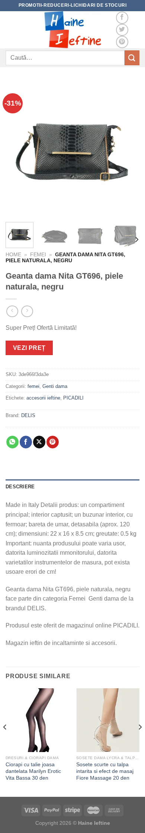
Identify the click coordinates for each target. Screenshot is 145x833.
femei (38, 254)
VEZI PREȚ (29, 348)
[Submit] (132, 57)
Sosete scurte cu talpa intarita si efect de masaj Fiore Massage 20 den (104, 771)
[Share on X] (39, 442)
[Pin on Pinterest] (52, 442)
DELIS (28, 415)
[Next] (127, 149)
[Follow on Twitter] (122, 30)
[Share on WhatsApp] (12, 442)
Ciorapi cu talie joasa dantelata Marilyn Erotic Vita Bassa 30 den (33, 771)
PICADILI (73, 398)
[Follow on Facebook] (122, 18)
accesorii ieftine (43, 398)
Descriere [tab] (20, 486)
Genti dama (55, 386)
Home (13, 254)
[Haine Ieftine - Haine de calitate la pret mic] (72, 29)
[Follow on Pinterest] (122, 42)
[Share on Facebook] (26, 442)
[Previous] (17, 149)
